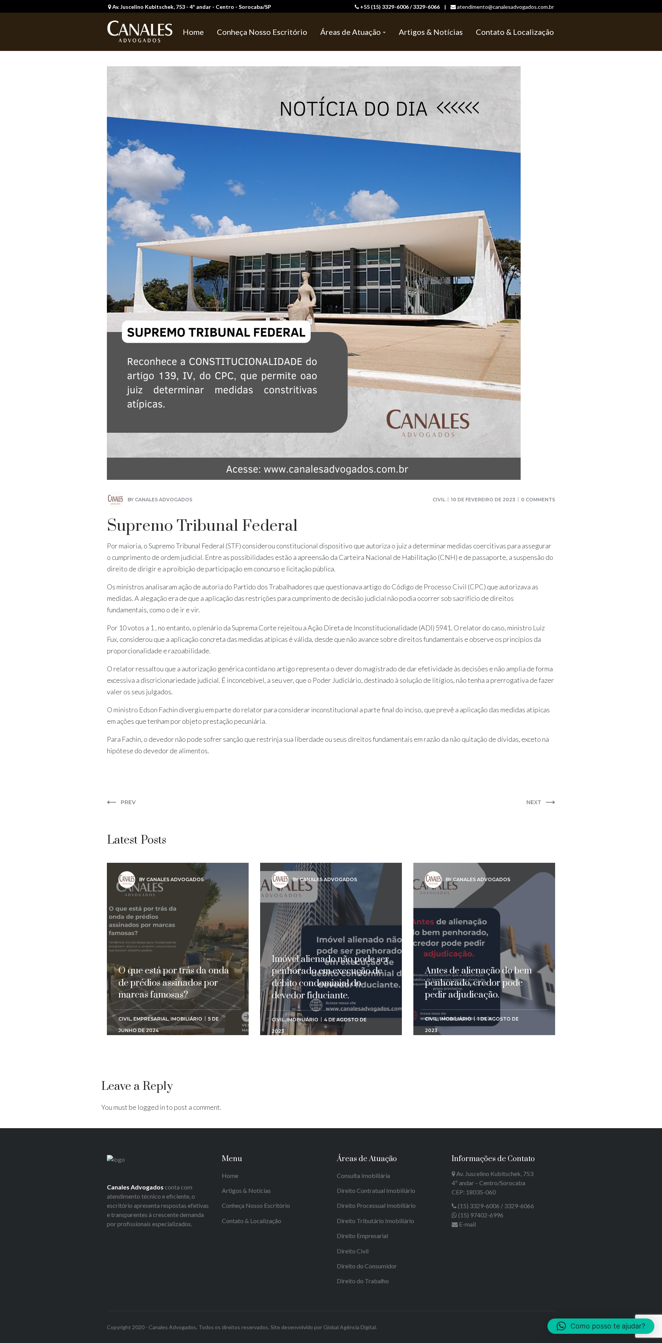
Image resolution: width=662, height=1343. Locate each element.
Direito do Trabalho (363, 1280)
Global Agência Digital (349, 1327)
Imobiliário (186, 1019)
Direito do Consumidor (367, 1265)
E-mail (467, 1224)
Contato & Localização (251, 1220)
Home (230, 1175)
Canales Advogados (163, 499)
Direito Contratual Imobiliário (376, 1190)
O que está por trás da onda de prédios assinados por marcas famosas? (173, 915)
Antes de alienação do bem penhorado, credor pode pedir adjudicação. (478, 915)
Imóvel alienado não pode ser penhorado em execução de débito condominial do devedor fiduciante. (330, 921)
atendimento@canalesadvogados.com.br (505, 6)
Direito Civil (353, 1251)
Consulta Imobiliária (363, 1175)
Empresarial (150, 1019)
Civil (439, 499)
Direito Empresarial (362, 1235)
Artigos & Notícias (246, 1190)
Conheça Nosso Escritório (256, 1205)
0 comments (538, 499)
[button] (600, 1326)
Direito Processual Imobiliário (376, 1205)
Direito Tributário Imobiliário (375, 1220)
